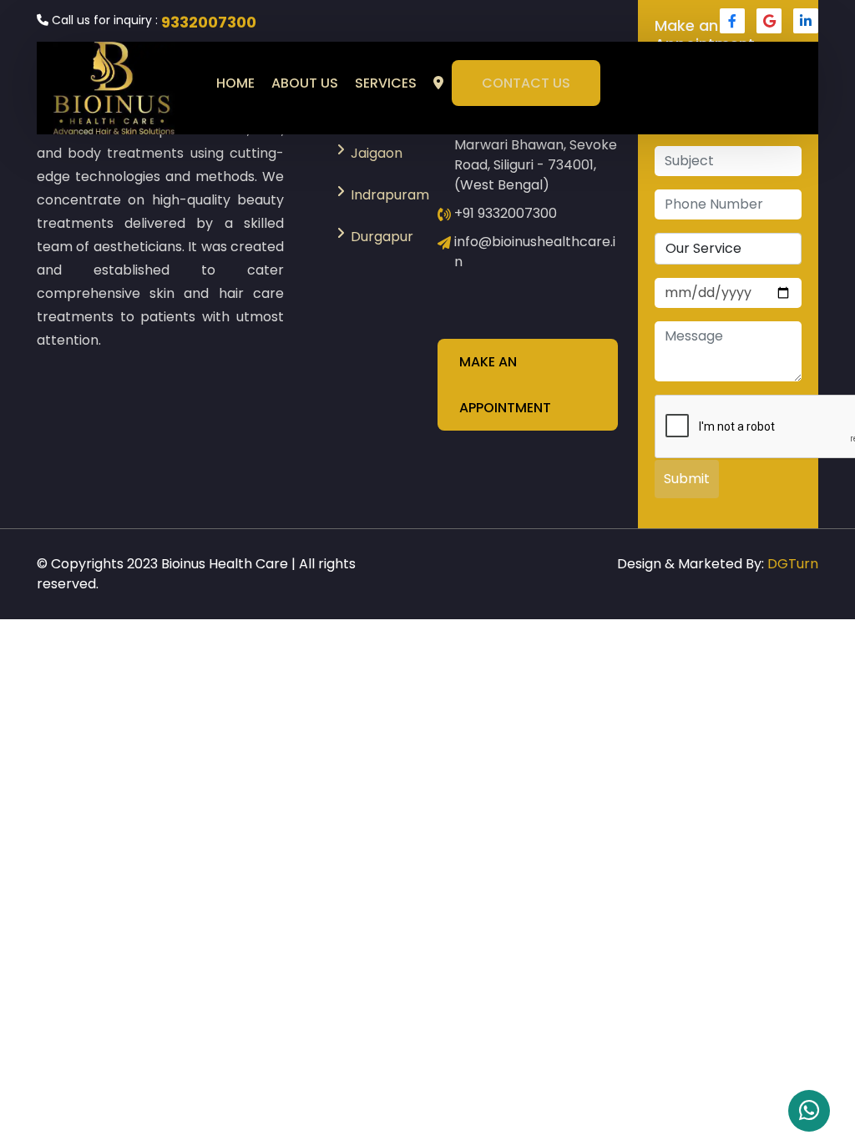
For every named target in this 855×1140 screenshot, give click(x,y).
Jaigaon (376, 153)
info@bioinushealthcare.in (534, 251)
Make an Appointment (505, 384)
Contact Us (526, 83)
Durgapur (382, 236)
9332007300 (208, 22)
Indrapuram (384, 194)
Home (235, 83)
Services (386, 83)
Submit (687, 478)
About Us (304, 83)
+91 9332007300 (505, 213)
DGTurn (792, 563)
